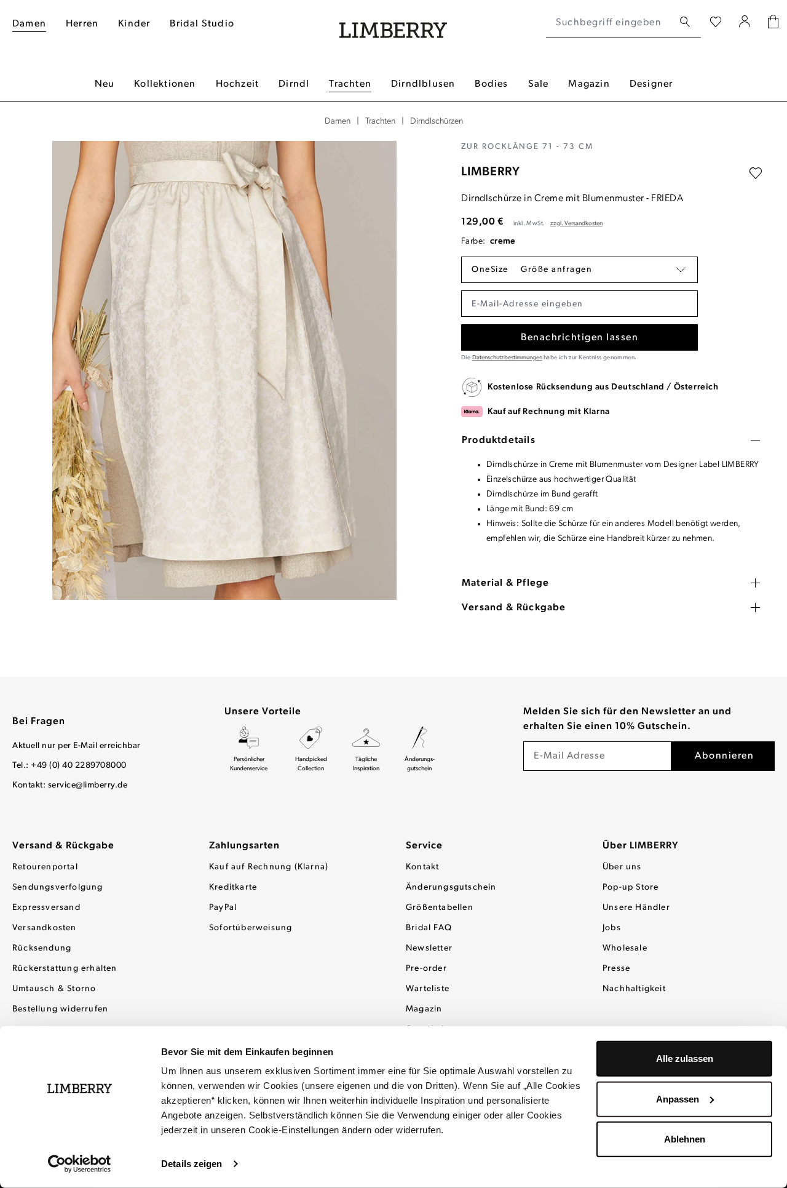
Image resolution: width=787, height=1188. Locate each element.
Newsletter (429, 948)
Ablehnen (684, 1139)
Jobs (612, 928)
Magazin (424, 1009)
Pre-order (426, 968)
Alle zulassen (684, 1058)
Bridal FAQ (429, 928)
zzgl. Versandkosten (576, 223)
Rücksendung (41, 948)
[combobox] (609, 22)
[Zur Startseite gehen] (393, 23)
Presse (616, 968)
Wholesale (625, 948)
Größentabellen (439, 907)
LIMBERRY (490, 172)
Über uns (622, 867)
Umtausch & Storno (54, 989)
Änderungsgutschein (451, 887)
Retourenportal (45, 867)
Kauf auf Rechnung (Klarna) (268, 867)
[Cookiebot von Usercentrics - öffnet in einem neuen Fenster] (79, 1164)
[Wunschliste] (715, 22)
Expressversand (46, 907)
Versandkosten (44, 928)
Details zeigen (191, 1163)
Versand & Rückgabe (63, 846)
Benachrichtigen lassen (579, 338)
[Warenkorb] (773, 23)
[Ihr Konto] (744, 22)
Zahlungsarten (244, 846)
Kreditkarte (233, 887)
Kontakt (422, 867)
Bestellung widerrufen (60, 1009)
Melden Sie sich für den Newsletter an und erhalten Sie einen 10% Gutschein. (627, 719)
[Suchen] (685, 22)
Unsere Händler (636, 907)
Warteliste (427, 989)
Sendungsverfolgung (57, 887)
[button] (579, 270)
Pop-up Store (630, 887)
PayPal (223, 907)
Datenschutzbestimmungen (507, 357)
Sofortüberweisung (250, 928)
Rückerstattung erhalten (64, 968)
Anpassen (677, 1098)
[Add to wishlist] (755, 173)
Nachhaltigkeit (634, 989)
